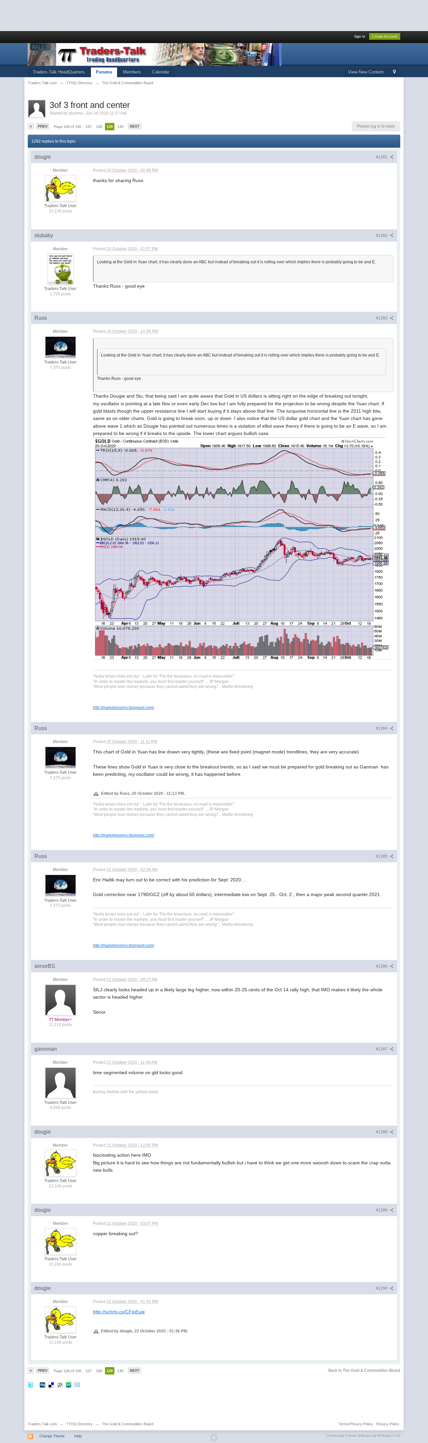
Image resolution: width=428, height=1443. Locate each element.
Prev (42, 126)
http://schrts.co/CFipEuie (119, 1311)
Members (132, 72)
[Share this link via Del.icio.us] (51, 1384)
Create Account (384, 36)
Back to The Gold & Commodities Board (364, 1370)
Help (78, 1436)
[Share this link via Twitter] (30, 1384)
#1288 (382, 1132)
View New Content (366, 72)
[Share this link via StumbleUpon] (68, 1384)
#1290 (382, 1288)
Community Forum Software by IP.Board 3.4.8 (363, 1436)
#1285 (382, 856)
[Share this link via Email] (77, 1384)
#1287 (382, 1049)
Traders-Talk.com (42, 1424)
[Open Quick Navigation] (394, 72)
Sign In (359, 36)
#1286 (382, 966)
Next (134, 126)
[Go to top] (214, 1438)
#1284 (382, 728)
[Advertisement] (121, 15)
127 (89, 127)
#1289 (382, 1210)
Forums (104, 72)
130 (120, 127)
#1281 (382, 157)
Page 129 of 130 (67, 127)
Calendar (160, 72)
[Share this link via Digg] (42, 1384)
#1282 (382, 235)
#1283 (382, 318)
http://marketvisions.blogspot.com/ (123, 707)
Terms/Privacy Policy (355, 1424)
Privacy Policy (387, 1424)
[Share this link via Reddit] (60, 1384)
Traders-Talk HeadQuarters (59, 72)
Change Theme (52, 1436)
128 (99, 127)
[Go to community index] (155, 53)
